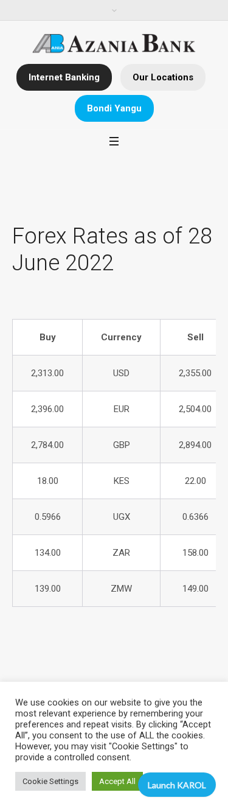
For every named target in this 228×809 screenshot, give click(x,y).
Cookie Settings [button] (50, 781)
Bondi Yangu (114, 108)
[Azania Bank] (114, 44)
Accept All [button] (117, 781)
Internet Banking (64, 77)
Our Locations (163, 77)
